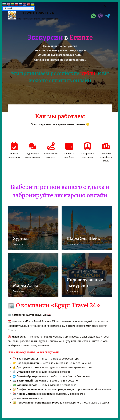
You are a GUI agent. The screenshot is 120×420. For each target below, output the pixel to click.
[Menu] (110, 5)
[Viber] (100, 16)
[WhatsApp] (93, 16)
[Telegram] (107, 16)
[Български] (4, 4)
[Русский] (21, 4)
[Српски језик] (25, 4)
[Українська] (33, 4)
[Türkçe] (29, 4)
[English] (8, 4)
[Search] (105, 6)
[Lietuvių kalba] (12, 4)
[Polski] (17, 4)
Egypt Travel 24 (38, 13)
